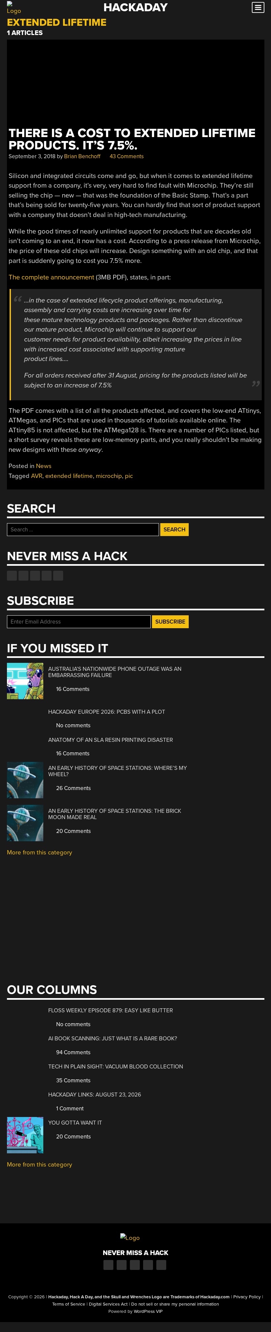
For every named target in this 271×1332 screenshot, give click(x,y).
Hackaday (135, 7)
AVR (36, 476)
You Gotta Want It (75, 1122)
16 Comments (72, 689)
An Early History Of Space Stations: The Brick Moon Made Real (114, 814)
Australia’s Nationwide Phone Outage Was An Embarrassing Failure (114, 672)
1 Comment (69, 1108)
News (44, 466)
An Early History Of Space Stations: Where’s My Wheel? (117, 771)
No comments (73, 725)
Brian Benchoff (82, 156)
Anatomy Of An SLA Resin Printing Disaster (110, 740)
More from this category (39, 852)
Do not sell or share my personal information (175, 1304)
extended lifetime (69, 476)
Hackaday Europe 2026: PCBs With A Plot (106, 711)
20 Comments (73, 831)
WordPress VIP (148, 1311)
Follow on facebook (12, 576)
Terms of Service (68, 1304)
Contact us (58, 576)
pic (129, 476)
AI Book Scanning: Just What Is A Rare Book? (112, 1038)
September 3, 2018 (32, 156)
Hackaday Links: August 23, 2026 (94, 1094)
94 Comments (73, 1052)
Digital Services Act (108, 1304)
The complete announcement (51, 277)
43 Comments (126, 156)
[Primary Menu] (258, 7)
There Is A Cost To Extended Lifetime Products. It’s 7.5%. (132, 139)
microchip (109, 476)
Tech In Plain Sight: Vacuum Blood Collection (115, 1066)
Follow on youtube (35, 576)
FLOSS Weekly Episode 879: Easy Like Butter (110, 1010)
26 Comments (73, 788)
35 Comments (73, 1080)
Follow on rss (47, 576)
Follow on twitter (23, 576)
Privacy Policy (247, 1297)
